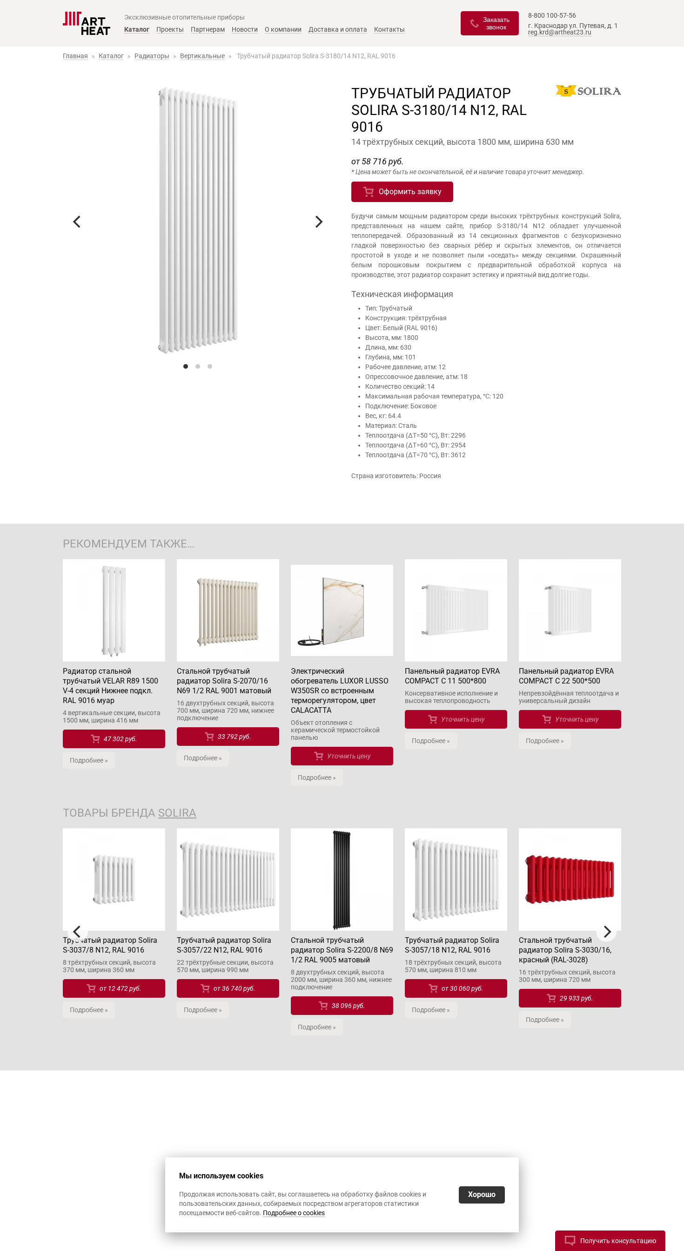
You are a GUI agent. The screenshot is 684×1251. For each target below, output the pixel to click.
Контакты (389, 29)
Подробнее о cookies (294, 1213)
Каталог (136, 29)
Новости (245, 29)
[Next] (318, 221)
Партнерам (208, 29)
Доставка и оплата (337, 29)
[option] (114, 928)
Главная (75, 56)
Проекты (170, 29)
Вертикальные (202, 56)
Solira (177, 812)
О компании (283, 29)
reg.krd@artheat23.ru (559, 32)
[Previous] (77, 221)
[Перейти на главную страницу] (86, 23)
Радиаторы (151, 56)
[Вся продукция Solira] (588, 92)
